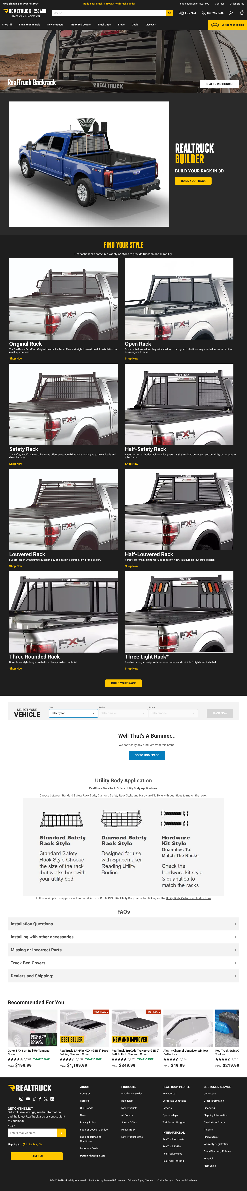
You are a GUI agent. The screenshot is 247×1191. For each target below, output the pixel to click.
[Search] (169, 13)
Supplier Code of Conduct (94, 1129)
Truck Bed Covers (81, 24)
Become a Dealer (89, 1148)
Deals (135, 24)
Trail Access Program (174, 1122)
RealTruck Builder (125, 3)
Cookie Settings (165, 1180)
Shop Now (15, 358)
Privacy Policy (88, 1122)
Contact (219, 3)
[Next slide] (235, 1039)
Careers (84, 1100)
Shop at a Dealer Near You (194, 3)
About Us (85, 1093)
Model (152, 707)
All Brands (127, 1115)
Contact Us (210, 1093)
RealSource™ (170, 1093)
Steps (121, 24)
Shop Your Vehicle (29, 24)
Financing (209, 1107)
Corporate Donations (174, 1100)
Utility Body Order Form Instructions (188, 898)
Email (11, 1126)
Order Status (237, 3)
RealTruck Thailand (173, 1160)
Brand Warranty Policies (217, 1151)
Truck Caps (104, 24)
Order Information (214, 1100)
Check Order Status (214, 1122)
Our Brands (86, 1107)
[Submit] (61, 1133)
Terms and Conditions (186, 1180)
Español (208, 1158)
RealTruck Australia (173, 1139)
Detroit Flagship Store (92, 1155)
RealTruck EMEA (172, 1146)
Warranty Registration (216, 1144)
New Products (55, 24)
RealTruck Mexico (172, 1153)
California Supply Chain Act (141, 1180)
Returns (208, 1129)
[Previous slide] (11, 1039)
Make (102, 707)
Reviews (167, 1107)
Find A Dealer (211, 1136)
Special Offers (129, 1122)
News (83, 1115)
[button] (123, 923)
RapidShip (127, 1100)
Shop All (7, 24)
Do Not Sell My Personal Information (107, 1180)
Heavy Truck (128, 1129)
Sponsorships (170, 1115)
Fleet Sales (210, 1165)
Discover (151, 24)
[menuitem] (7, 25)
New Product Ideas (132, 1136)
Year (51, 707)
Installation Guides (131, 1093)
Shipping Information (215, 1115)
